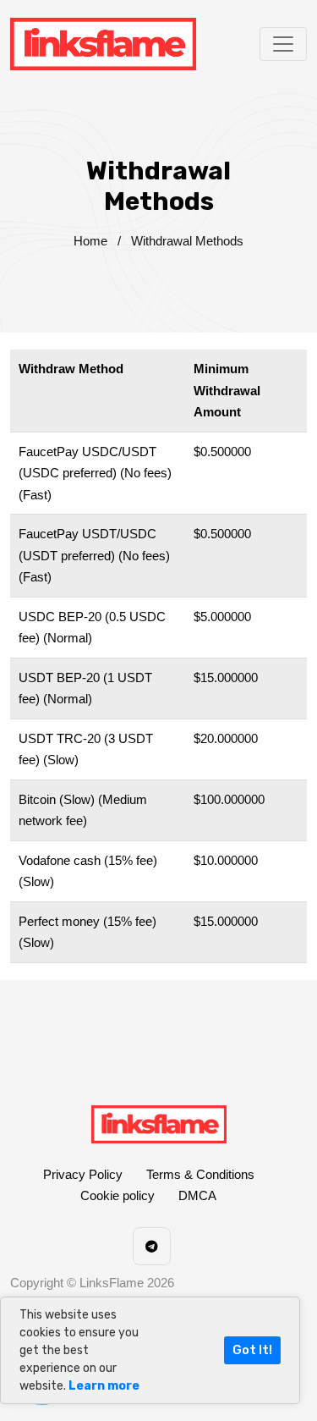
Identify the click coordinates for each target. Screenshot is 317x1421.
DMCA (197, 1195)
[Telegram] (152, 1246)
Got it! (252, 1350)
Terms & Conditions (200, 1174)
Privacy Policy (83, 1174)
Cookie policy (117, 1195)
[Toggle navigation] (283, 44)
